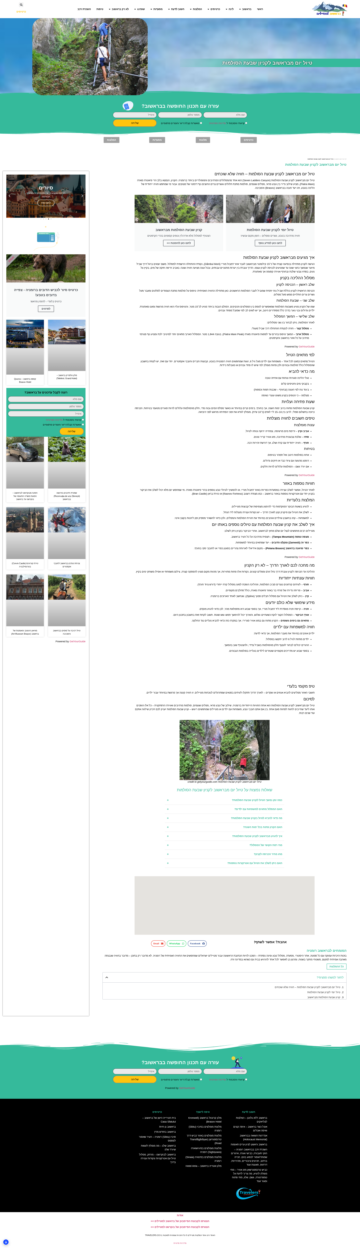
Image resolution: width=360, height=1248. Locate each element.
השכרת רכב (84, 9)
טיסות (99, 9)
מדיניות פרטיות (180, 1243)
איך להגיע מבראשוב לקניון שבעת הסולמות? (224, 836)
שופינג (141, 9)
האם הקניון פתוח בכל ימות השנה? (224, 827)
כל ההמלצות (336, 966)
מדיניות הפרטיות (217, 123)
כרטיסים (215, 9)
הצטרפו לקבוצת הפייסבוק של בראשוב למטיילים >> (180, 1221)
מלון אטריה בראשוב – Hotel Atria (203, 1166)
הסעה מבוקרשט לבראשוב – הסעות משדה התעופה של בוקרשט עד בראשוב (25, 496)
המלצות (197, 9)
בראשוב (246, 9)
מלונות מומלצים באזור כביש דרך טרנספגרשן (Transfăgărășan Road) (204, 1139)
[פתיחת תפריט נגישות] (6, 1242)
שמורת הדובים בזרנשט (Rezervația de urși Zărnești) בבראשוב (67, 496)
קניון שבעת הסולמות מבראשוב (323, 997)
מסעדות (158, 9)
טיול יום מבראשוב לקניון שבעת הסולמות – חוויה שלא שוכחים (307, 987)
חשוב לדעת (177, 9)
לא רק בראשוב (120, 9)
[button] (21, 4)
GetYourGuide (307, 346)
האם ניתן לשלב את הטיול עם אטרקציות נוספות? (224, 863)
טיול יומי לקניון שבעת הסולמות (323, 992)
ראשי (260, 9)
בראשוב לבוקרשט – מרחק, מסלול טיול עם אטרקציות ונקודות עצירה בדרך (157, 1158)
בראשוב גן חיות (167, 1126)
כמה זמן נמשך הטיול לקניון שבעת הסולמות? (224, 800)
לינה (231, 9)
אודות (180, 1215)
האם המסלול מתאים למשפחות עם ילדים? (224, 809)
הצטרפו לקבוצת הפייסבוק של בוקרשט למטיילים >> (180, 1227)
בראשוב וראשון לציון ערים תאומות (249, 1144)
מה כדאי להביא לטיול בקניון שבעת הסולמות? (224, 818)
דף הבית (343, 159)
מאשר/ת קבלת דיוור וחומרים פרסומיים (180, 123)
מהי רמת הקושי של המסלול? (224, 845)
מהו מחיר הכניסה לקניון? (224, 854)
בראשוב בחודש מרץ (165, 1131)
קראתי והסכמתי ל (227, 123)
